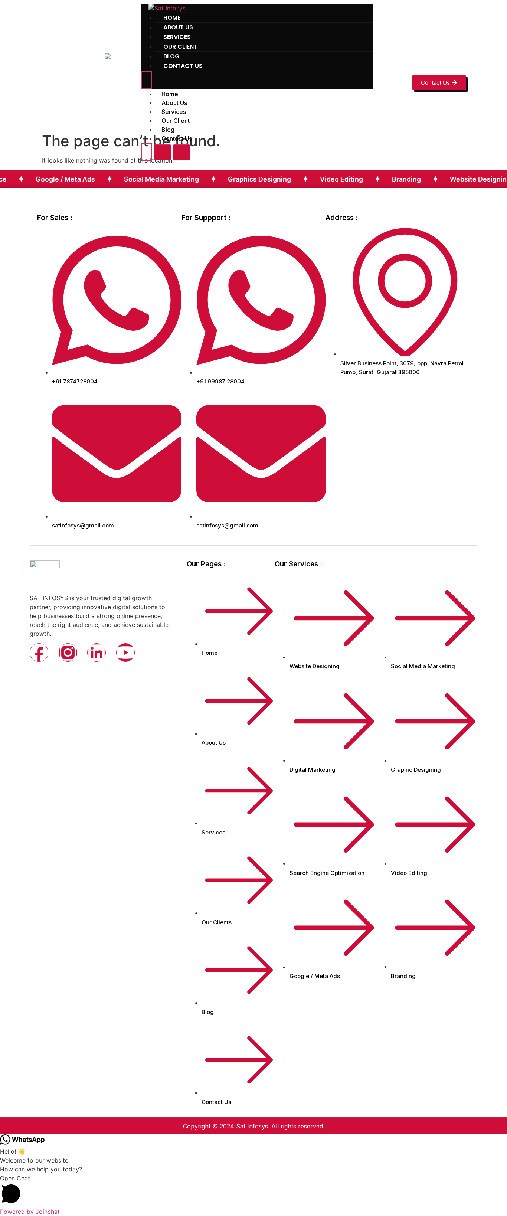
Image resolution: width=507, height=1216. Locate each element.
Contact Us (183, 66)
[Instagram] (68, 652)
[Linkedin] (96, 652)
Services (173, 111)
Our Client (175, 120)
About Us (174, 103)
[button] (253, 1190)
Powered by (30, 1211)
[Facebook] (39, 652)
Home (169, 94)
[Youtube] (125, 652)
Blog (167, 129)
